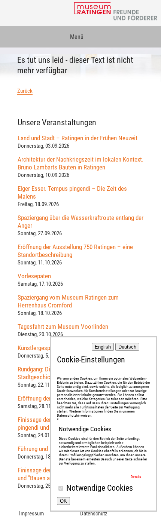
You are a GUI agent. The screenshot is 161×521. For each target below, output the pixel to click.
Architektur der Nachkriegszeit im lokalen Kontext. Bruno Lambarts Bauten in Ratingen (80, 163)
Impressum (31, 513)
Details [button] (136, 477)
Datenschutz (93, 513)
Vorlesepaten (34, 276)
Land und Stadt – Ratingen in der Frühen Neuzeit (77, 138)
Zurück (25, 91)
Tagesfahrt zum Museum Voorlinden (63, 326)
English (103, 347)
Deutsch (127, 347)
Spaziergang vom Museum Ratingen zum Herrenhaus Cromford (68, 301)
